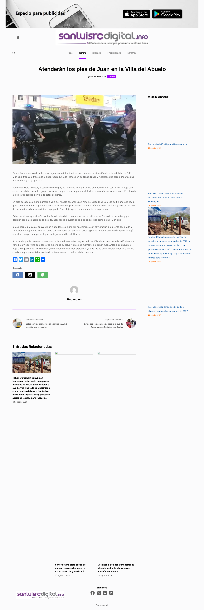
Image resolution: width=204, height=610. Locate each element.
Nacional (96, 53)
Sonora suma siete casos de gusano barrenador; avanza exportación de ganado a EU (70, 568)
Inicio (70, 53)
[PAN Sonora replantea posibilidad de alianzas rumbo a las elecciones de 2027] (169, 284)
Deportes (132, 53)
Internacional (114, 53)
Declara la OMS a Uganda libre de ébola (167, 144)
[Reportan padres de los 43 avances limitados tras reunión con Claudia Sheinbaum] (169, 171)
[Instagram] (105, 593)
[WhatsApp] (42, 275)
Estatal (82, 53)
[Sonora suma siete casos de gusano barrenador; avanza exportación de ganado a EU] (74, 456)
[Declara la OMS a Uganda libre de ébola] (169, 121)
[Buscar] (13, 53)
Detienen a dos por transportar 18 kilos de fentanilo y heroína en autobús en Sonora (116, 568)
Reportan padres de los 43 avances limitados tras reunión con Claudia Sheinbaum (165, 197)
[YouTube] (111, 593)
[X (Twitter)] (30, 275)
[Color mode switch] (18, 37)
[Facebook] (17, 275)
